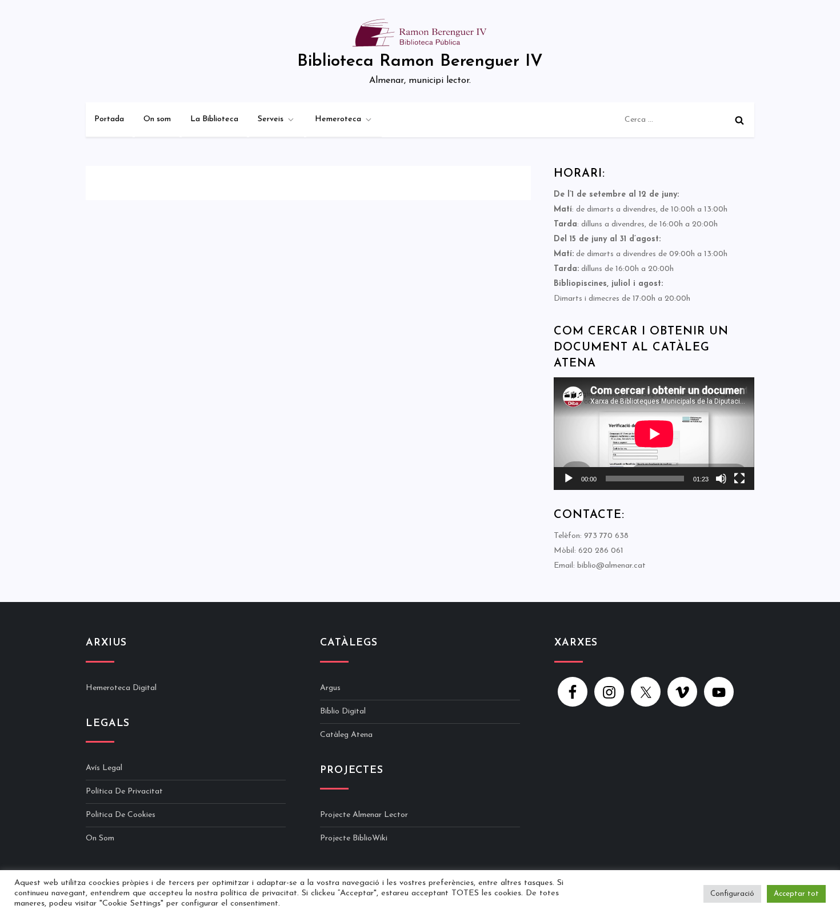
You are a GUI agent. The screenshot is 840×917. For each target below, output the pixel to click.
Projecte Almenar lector (364, 815)
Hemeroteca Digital (121, 688)
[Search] (739, 120)
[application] (654, 433)
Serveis (270, 119)
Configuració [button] (732, 894)
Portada (109, 119)
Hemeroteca (338, 119)
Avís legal (104, 768)
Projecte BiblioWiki (353, 838)
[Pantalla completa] (739, 478)
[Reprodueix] (568, 478)
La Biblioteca (214, 119)
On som (157, 119)
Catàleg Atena (346, 735)
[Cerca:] (686, 119)
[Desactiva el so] (721, 478)
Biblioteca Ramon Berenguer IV (420, 61)
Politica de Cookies (120, 815)
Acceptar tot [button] (796, 894)
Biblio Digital (343, 711)
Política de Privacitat (124, 791)
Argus (330, 688)
